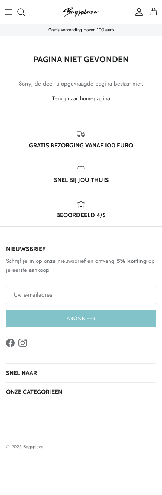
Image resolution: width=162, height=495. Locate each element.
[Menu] (8, 12)
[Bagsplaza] (81, 12)
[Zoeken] (25, 12)
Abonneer (81, 318)
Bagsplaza (33, 446)
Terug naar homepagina (81, 98)
